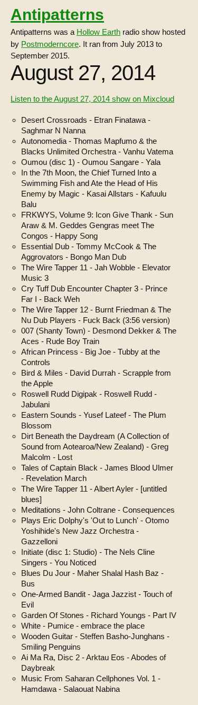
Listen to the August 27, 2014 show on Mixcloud (92, 98)
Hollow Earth (98, 31)
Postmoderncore (50, 44)
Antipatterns (57, 14)
